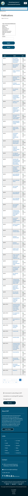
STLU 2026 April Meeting (15, 90)
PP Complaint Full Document (16, 313)
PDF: (7, 484)
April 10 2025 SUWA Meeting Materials (16, 193)
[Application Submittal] (8, 32)
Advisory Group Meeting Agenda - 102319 (16, 128)
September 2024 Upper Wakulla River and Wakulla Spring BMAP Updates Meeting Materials (16, 162)
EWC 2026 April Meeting (15, 274)
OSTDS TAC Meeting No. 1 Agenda (16, 225)
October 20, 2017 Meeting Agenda (16, 249)
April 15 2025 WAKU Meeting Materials (16, 199)
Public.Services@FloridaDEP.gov (10, 469)
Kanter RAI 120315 (16, 337)
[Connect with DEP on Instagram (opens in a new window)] (7, 475)
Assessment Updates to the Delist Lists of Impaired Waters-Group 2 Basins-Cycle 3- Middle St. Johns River (16, 346)
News (17, 448)
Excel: (20, 484)
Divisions (7, 452)
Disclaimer (14, 491)
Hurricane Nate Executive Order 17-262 (16, 359)
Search (3, 36)
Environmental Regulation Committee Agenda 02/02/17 (16, 219)
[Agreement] (8, 27)
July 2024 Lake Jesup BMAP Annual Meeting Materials (16, 154)
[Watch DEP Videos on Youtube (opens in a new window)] (12, 475)
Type (5, 55)
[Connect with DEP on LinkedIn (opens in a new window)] (9, 475)
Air (5, 440)
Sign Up (9, 403)
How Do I (18, 445)
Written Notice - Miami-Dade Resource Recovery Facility (16, 262)
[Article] (8, 33)
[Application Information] (8, 31)
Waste (6, 448)
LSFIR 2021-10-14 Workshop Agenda (16, 231)
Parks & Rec (7, 445)
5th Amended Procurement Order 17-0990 (16, 365)
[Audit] (8, 34)
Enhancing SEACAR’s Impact (16, 237)
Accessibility (13, 489)
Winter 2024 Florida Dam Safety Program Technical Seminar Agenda (16, 116)
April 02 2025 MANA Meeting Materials (16, 175)
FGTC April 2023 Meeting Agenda (15, 292)
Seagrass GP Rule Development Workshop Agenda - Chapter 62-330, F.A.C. (16, 110)
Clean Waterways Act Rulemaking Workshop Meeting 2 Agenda (16, 97)
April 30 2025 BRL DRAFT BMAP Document (16, 206)
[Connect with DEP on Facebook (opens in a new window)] (3, 475)
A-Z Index (18, 440)
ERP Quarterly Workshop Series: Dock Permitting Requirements (16, 60)
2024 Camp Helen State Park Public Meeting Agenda (16, 142)
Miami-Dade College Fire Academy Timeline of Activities (16, 148)
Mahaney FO (15, 370)
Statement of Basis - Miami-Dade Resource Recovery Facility (16, 78)
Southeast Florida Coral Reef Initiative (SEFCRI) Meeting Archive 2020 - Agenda (16, 213)
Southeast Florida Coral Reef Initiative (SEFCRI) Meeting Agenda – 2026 (16, 281)
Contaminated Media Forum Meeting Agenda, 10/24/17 (16, 287)
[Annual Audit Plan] (8, 28)
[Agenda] (8, 26)
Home (3, 18)
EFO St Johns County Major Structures (15, 326)
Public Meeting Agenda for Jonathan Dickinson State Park (15, 136)
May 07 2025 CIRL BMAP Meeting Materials (16, 66)
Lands (6, 443)
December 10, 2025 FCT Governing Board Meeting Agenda (16, 269)
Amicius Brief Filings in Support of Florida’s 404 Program (16, 299)
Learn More (8, 429)
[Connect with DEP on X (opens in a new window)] (5, 475)
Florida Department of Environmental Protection (17, 486)
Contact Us (18, 452)
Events (17, 450)
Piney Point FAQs (16, 352)
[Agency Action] (8, 25)
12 (8, 382)
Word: (13, 484)
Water (6, 450)
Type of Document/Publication (9, 23)
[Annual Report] (8, 30)
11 (6, 382)
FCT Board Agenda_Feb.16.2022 (16, 83)
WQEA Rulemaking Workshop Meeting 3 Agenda (16, 122)
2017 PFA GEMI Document (15, 187)
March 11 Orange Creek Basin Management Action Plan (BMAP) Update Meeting (16, 169)
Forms (17, 443)
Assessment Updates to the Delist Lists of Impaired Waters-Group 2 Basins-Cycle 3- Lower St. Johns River (16, 307)
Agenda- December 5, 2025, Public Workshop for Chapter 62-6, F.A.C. (16, 256)
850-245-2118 (7, 472)
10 (3, 382)
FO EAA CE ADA (15, 331)
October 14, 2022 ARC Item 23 (16, 102)
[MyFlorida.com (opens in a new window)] (16, 475)
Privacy (13, 492)
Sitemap (13, 493)
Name (14, 55)
